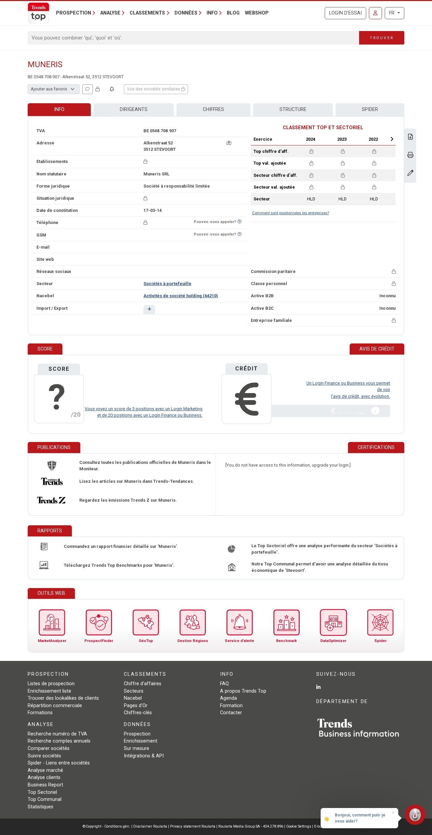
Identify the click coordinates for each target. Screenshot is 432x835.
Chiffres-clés (138, 713)
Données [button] (185, 13)
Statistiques (40, 807)
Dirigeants (133, 109)
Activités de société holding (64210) (180, 295)
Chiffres (213, 109)
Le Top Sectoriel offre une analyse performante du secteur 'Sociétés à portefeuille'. (324, 549)
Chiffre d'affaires (142, 684)
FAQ (224, 684)
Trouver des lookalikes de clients (63, 698)
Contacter (231, 713)
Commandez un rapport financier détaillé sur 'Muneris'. (121, 546)
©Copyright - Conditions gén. (106, 826)
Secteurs (133, 691)
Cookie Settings (299, 826)
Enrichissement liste (49, 691)
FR (392, 13)
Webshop (257, 13)
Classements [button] (147, 13)
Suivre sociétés (44, 756)
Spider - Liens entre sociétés (59, 763)
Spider (370, 109)
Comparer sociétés (49, 748)
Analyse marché (45, 770)
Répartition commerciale (55, 705)
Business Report (45, 785)
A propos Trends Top (243, 691)
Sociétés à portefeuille (167, 283)
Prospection (137, 734)
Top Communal (44, 799)
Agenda (228, 698)
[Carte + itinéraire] (228, 142)
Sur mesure (136, 748)
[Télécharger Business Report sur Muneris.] (410, 137)
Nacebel (133, 698)
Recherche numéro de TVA (57, 734)
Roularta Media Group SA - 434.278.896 (251, 826)
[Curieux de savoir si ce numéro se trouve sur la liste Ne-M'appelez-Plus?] (239, 222)
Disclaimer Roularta (150, 826)
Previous (292, 139)
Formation (231, 705)
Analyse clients (44, 777)
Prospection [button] (73, 13)
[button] (149, 309)
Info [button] (212, 13)
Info (59, 109)
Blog (233, 13)
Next (392, 139)
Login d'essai (345, 13)
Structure (292, 109)
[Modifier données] (410, 173)
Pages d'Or (135, 705)
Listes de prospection (51, 684)
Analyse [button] (110, 13)
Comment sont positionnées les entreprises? (290, 213)
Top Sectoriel (42, 792)
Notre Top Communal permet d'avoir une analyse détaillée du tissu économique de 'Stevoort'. (319, 567)
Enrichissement (140, 741)
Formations (40, 713)
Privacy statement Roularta (192, 826)
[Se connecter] (375, 13)
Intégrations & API (144, 756)
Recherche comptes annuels (59, 741)
